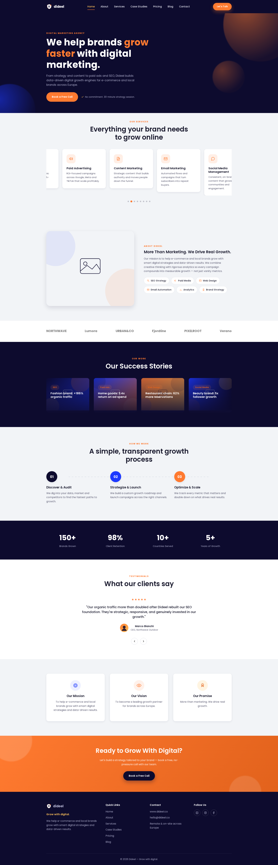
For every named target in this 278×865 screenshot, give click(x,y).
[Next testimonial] (143, 641)
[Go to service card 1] (128, 201)
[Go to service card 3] (134, 201)
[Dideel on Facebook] (214, 813)
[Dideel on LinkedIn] (197, 813)
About (104, 6)
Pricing (157, 6)
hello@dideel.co (160, 817)
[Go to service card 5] (140, 201)
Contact (184, 6)
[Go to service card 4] (137, 201)
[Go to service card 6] (143, 201)
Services (119, 6)
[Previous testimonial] (134, 641)
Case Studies (138, 6)
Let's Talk (222, 6)
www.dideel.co (159, 811)
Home (91, 6)
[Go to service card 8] (149, 201)
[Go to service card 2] (131, 201)
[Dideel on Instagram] (205, 813)
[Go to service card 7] (146, 201)
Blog (170, 6)
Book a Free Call (62, 96)
